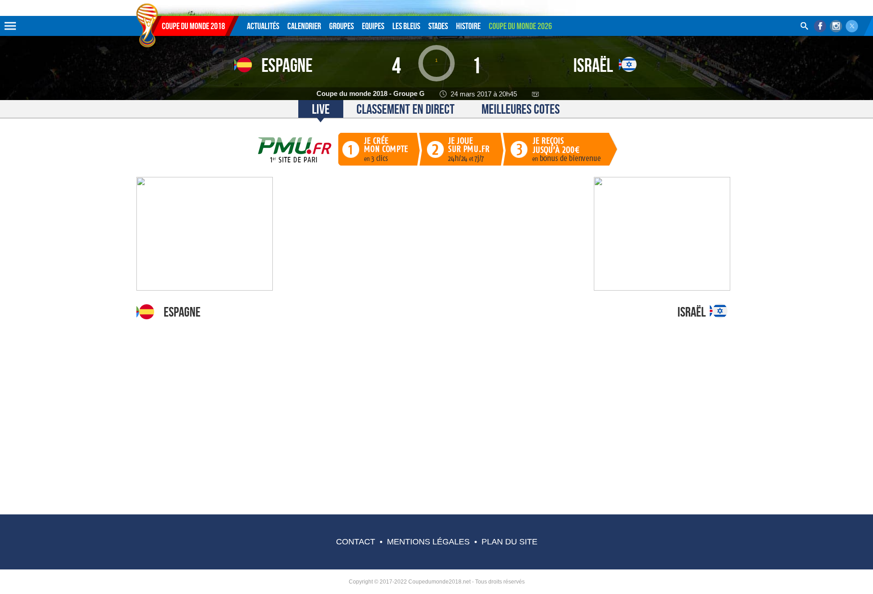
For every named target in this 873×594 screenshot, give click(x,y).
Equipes (373, 26)
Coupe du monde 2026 (520, 26)
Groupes (341, 26)
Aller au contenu (171, 3)
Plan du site (509, 541)
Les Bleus (406, 26)
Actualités (263, 26)
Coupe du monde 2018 (193, 26)
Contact (355, 541)
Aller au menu (147, 3)
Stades (438, 26)
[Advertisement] (436, 401)
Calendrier (304, 26)
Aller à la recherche (200, 3)
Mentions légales (428, 541)
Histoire (468, 26)
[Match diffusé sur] (537, 93)
